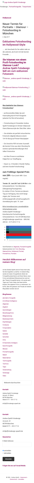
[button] (7, 227)
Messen (5, 349)
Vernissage (6, 373)
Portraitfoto (6, 253)
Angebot (5, 307)
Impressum (23, 477)
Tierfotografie (7, 361)
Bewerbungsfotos (8, 313)
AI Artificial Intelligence (10, 301)
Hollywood (15, 251)
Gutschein (6, 337)
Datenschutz (13, 479)
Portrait (21, 251)
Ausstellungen (7, 310)
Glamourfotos (7, 251)
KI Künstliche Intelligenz (10, 343)
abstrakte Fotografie (9, 298)
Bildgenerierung (7, 316)
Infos (4, 340)
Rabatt (5, 355)
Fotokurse (6, 325)
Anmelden (21, 479)
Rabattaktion (7, 358)
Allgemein (16, 247)
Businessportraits (8, 319)
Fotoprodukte (7, 328)
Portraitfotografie (15, 7)
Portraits (13, 253)
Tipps (4, 367)
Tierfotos (6, 364)
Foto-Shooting (19, 249)
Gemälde (5, 334)
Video (4, 376)
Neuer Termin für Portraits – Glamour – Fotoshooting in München (15, 28)
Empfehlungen (7, 322)
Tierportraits (26, 7)
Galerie (5, 331)
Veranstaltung (7, 370)
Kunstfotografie (7, 346)
